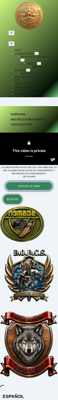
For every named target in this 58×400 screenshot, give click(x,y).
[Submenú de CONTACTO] (28, 70)
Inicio (17, 50)
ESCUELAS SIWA (29, 186)
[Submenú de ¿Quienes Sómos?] (37, 53)
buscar (12, 199)
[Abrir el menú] (11, 32)
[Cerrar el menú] (11, 43)
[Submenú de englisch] (39, 63)
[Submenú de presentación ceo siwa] (22, 60)
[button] (29, 396)
